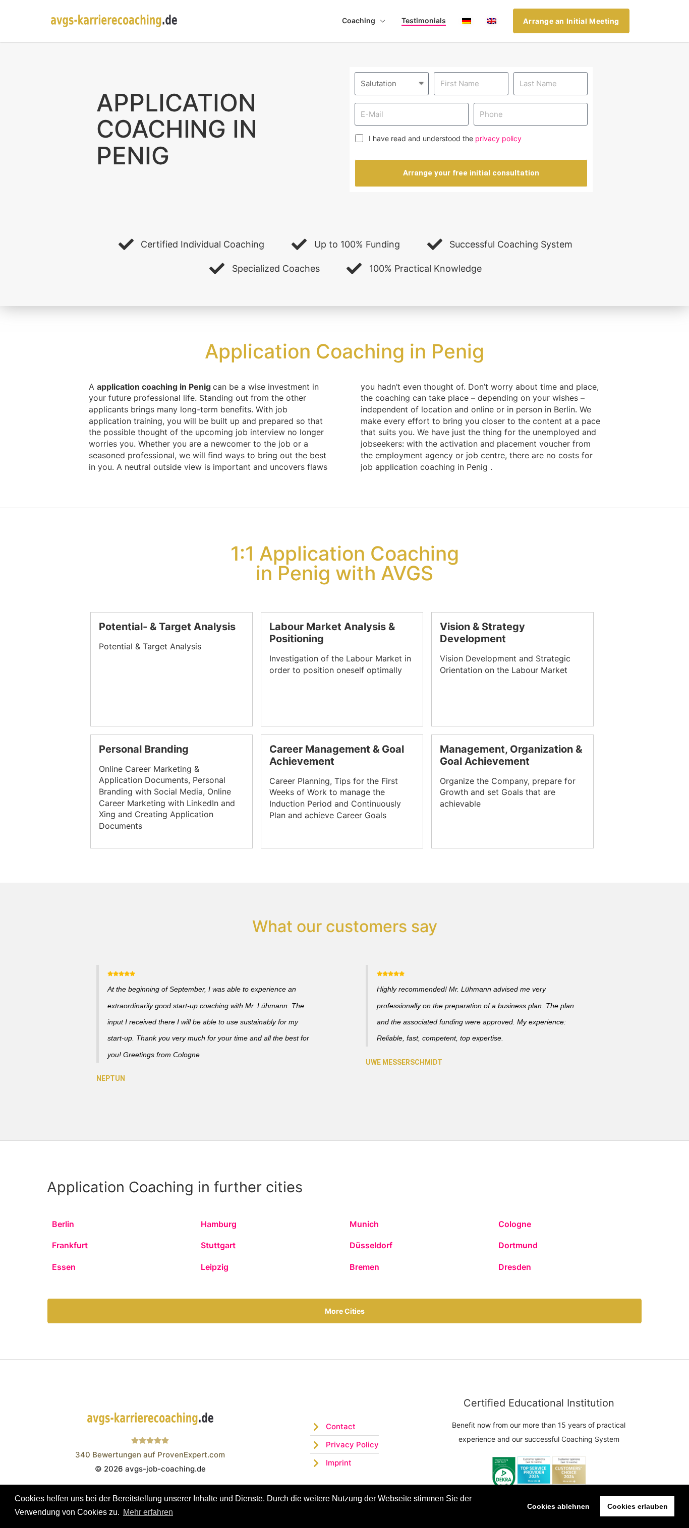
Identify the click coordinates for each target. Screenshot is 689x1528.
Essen (64, 1267)
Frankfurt (70, 1245)
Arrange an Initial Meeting (571, 21)
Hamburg (219, 1224)
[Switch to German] (466, 21)
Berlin (63, 1224)
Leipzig (214, 1267)
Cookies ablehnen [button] (558, 1506)
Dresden (514, 1267)
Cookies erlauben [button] (637, 1506)
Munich (364, 1224)
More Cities (345, 1311)
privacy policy (498, 138)
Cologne (514, 1224)
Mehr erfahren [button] (148, 1512)
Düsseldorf (371, 1245)
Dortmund (518, 1245)
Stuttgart (218, 1245)
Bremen (364, 1267)
